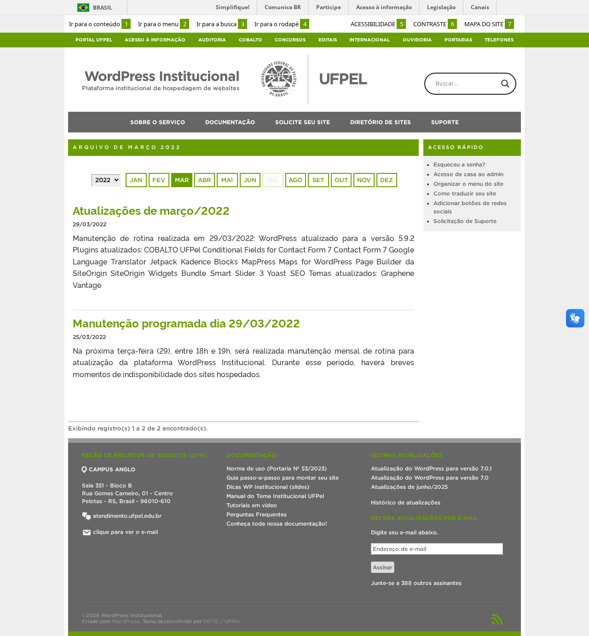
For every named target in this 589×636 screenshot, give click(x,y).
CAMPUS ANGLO (112, 469)
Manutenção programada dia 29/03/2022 (186, 322)
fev (158, 180)
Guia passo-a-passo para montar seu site (282, 478)
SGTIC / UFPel (221, 621)
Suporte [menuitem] (445, 122)
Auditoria (212, 39)
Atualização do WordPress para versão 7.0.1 (431, 468)
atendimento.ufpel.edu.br (126, 516)
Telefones (499, 39)
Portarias (458, 39)
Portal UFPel (93, 39)
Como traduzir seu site (464, 193)
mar (182, 180)
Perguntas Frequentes (256, 514)
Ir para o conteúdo (98, 24)
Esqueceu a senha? (459, 164)
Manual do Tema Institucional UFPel (275, 496)
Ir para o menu (162, 24)
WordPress (126, 621)
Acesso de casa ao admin (468, 174)
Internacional (369, 39)
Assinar (383, 567)
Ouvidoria (417, 39)
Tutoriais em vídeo (251, 505)
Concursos (290, 39)
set (318, 180)
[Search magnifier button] (505, 83)
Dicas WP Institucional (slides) (267, 487)
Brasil (102, 7)
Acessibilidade (377, 24)
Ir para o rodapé (280, 24)
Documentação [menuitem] (230, 122)
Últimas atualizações (407, 455)
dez (386, 180)
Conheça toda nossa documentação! (276, 524)
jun (250, 180)
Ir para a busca (220, 24)
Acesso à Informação (155, 39)
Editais (327, 39)
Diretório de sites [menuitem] (380, 122)
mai (227, 180)
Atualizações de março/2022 (151, 210)
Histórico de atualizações (405, 502)
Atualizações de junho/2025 (409, 487)
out (341, 180)
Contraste (433, 24)
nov (364, 180)
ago (295, 180)
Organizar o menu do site (468, 184)
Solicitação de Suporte (465, 221)
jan (136, 180)
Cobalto (250, 39)
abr (204, 180)
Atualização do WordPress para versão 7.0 (430, 478)
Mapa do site (487, 24)
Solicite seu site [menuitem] (302, 122)
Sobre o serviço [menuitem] (157, 122)
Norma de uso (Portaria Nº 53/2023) (276, 468)
